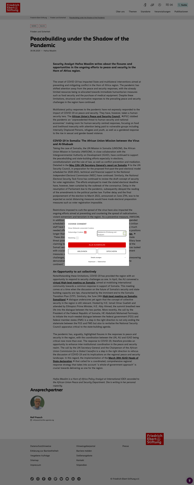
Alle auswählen (97, 245)
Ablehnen (82, 251)
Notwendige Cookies (75, 232)
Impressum (91, 261)
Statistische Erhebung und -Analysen (107, 233)
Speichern (111, 251)
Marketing (71, 238)
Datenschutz (102, 261)
